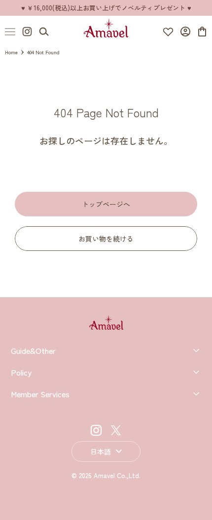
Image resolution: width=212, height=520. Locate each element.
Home (11, 52)
